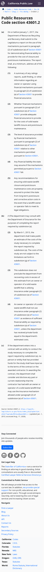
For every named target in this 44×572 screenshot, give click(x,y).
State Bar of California (15, 466)
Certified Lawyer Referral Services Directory (20, 475)
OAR (15, 558)
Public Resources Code (22, 9)
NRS (14, 550)
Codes (9, 9)
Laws (15, 554)
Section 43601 (35, 49)
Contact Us (6, 523)
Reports (4, 526)
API (2, 519)
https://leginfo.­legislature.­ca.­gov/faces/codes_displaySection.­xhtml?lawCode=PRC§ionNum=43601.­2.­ (21, 411)
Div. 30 (36, 9)
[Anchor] (18, 67)
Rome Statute (19, 565)
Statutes (16, 547)
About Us (5, 515)
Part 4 (7, 11)
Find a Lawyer (7, 508)
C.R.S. (15, 543)
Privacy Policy (7, 534)
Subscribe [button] (7, 447)
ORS (19, 558)
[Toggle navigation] (39, 3)
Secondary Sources (9, 530)
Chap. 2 (15, 11)
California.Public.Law (20, 3)
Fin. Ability (24, 11)
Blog (3, 512)
